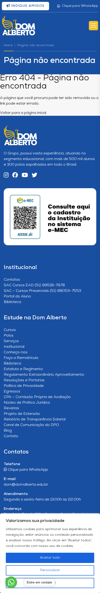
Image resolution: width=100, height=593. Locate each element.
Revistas (11, 408)
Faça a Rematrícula (21, 358)
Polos (8, 335)
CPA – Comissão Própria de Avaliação (37, 397)
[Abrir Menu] (93, 25)
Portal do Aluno (17, 296)
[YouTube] (25, 175)
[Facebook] (15, 175)
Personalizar (50, 570)
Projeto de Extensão (22, 414)
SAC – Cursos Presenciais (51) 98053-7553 (42, 291)
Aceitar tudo (50, 557)
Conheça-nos (15, 352)
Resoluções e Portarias (24, 380)
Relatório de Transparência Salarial (35, 419)
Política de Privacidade (24, 386)
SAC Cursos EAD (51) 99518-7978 (34, 285)
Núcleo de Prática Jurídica (27, 403)
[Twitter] (34, 175)
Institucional (14, 347)
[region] (50, 553)
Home (8, 45)
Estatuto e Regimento (23, 369)
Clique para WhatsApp (80, 6)
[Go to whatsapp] (11, 582)
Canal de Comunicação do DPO (31, 425)
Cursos (10, 330)
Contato (11, 436)
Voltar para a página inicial (23, 113)
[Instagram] (6, 175)
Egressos (12, 391)
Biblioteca (12, 302)
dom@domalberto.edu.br (26, 485)
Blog (8, 431)
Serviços (11, 341)
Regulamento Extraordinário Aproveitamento (44, 375)
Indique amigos (27, 6)
